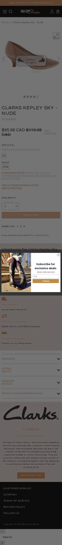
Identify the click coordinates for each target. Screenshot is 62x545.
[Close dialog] (58, 254)
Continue (45, 281)
